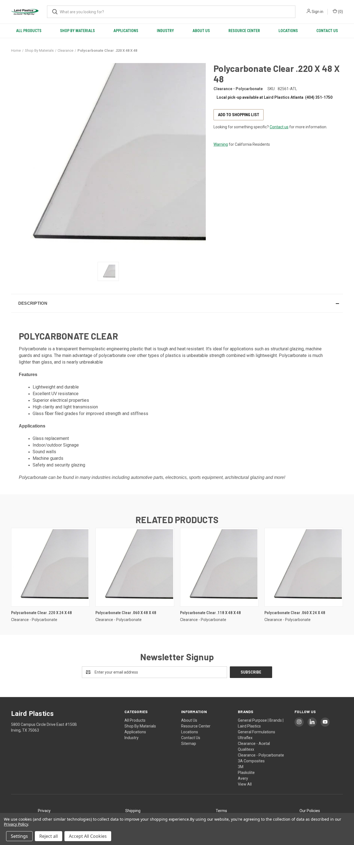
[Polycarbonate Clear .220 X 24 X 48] (50, 567)
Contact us (279, 127)
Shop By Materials (77, 30)
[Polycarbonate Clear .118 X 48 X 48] (219, 567)
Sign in (317, 11)
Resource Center (244, 30)
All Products (28, 30)
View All (245, 784)
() (340, 11)
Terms (221, 811)
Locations (288, 30)
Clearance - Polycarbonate (261, 755)
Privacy (44, 811)
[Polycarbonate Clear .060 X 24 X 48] (304, 567)
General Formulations (256, 732)
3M (240, 767)
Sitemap (188, 743)
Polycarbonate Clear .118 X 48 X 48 (210, 612)
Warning (221, 144)
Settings (19, 836)
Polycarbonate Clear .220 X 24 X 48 (41, 612)
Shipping (132, 811)
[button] (177, 303)
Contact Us (327, 30)
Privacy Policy (16, 824)
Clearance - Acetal (254, 743)
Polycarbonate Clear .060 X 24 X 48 (294, 612)
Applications (125, 30)
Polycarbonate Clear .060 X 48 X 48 (125, 612)
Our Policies (310, 811)
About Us (201, 30)
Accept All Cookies (88, 836)
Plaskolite (246, 772)
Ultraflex (245, 738)
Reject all (48, 836)
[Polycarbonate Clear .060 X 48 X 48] (135, 567)
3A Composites (251, 761)
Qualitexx (246, 749)
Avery (243, 778)
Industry (165, 30)
